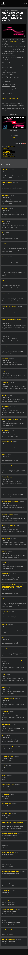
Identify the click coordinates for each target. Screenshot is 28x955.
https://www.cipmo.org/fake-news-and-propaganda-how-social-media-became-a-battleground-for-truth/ (13, 586)
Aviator (3, 490)
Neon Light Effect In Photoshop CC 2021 (7, 152)
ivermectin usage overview (9, 881)
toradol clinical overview (8, 862)
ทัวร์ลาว (3, 674)
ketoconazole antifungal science (10, 871)
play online (4, 687)
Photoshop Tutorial (8, 154)
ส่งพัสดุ (3, 371)
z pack (3, 765)
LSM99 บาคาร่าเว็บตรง (7, 182)
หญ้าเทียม (4, 395)
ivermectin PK (5, 890)
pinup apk (4, 551)
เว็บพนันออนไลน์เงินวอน (7, 477)
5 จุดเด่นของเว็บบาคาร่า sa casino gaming (12, 660)
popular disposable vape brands (10, 419)
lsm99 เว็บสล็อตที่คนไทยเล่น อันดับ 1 (10, 501)
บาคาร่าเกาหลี (5, 382)
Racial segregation (6, 243)
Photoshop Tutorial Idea (9, 156)
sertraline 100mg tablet (8, 784)
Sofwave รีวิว (5, 347)
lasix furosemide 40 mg (8, 746)
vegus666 (4, 649)
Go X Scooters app (6, 724)
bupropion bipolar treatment (9, 833)
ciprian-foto (14, 10)
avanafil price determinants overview (11, 919)
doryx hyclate (5, 794)
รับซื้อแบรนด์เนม (5, 599)
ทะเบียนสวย (4, 208)
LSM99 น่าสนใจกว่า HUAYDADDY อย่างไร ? (11, 319)
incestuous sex (5, 268)
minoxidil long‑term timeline (9, 900)
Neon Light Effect (7, 150)
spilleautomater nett (7, 514)
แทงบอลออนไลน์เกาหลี (7, 441)
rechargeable (5, 430)
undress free (5, 169)
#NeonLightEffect (6, 100)
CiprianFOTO (6, 148)
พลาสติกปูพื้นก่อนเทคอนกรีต (8, 698)
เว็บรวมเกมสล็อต (5, 406)
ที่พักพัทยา (4, 256)
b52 (2, 232)
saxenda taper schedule (8, 852)
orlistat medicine (6, 813)
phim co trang (5, 195)
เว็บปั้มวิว (4, 281)
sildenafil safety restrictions (9, 909)
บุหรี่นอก (3, 293)
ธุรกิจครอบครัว (5, 711)
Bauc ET (4, 454)
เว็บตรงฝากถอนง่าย (6, 538)
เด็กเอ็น (3, 735)
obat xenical (5, 843)
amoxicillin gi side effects (8, 939)
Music (14, 137)
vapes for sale (5, 334)
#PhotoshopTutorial (13, 98)
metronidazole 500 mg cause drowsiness (12, 822)
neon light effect (13, 41)
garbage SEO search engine (9, 306)
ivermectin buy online (7, 756)
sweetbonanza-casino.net (8, 525)
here (3, 637)
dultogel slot (5, 358)
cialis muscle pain (6, 803)
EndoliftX (4, 562)
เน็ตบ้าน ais (4, 624)
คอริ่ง (3, 221)
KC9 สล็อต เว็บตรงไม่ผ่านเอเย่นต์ (9, 466)
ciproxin (4, 775)
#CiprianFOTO (5, 98)
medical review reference (8, 930)
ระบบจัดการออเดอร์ (6, 573)
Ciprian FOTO (11, 146)
